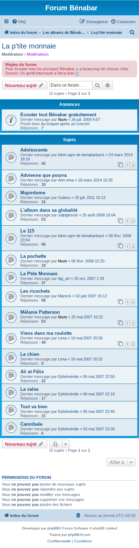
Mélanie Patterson (40, 312)
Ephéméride (68, 376)
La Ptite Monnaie (38, 273)
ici (77, 73)
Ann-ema (66, 180)
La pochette (33, 256)
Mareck (64, 296)
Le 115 (27, 231)
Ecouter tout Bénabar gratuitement (58, 114)
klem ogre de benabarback (81, 155)
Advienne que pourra (43, 175)
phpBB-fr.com (79, 535)
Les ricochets (35, 291)
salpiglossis (68, 215)
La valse (29, 389)
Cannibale (31, 424)
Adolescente (33, 150)
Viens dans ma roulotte (46, 333)
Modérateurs (38, 54)
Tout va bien (33, 406)
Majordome (32, 192)
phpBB (53, 528)
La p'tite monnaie (29, 46)
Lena (62, 338)
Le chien (29, 354)
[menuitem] (19, 21)
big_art (64, 278)
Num (62, 119)
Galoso (64, 197)
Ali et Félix (32, 371)
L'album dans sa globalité (48, 210)
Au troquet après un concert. (66, 124)
